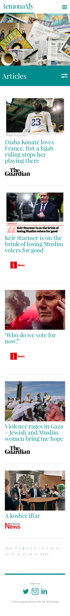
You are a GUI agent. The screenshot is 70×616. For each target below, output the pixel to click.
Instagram (32, 590)
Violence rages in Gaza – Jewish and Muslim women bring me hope (34, 432)
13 (13, 554)
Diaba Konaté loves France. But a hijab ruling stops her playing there (29, 151)
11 (58, 548)
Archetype (54, 602)
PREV (9, 548)
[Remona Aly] (18, 6)
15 (24, 554)
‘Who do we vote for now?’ (30, 338)
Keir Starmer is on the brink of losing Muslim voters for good (34, 244)
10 (52, 548)
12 (7, 554)
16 (30, 554)
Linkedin (44, 591)
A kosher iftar (22, 515)
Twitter (26, 591)
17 (36, 554)
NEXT (44, 554)
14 (18, 554)
